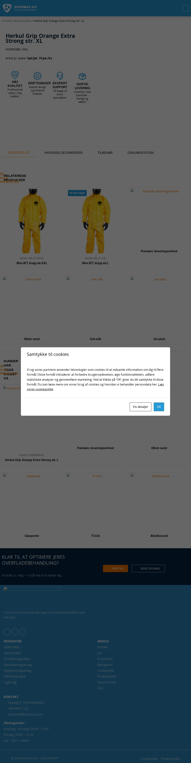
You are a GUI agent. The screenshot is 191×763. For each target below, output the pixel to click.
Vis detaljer (140, 407)
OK (159, 407)
